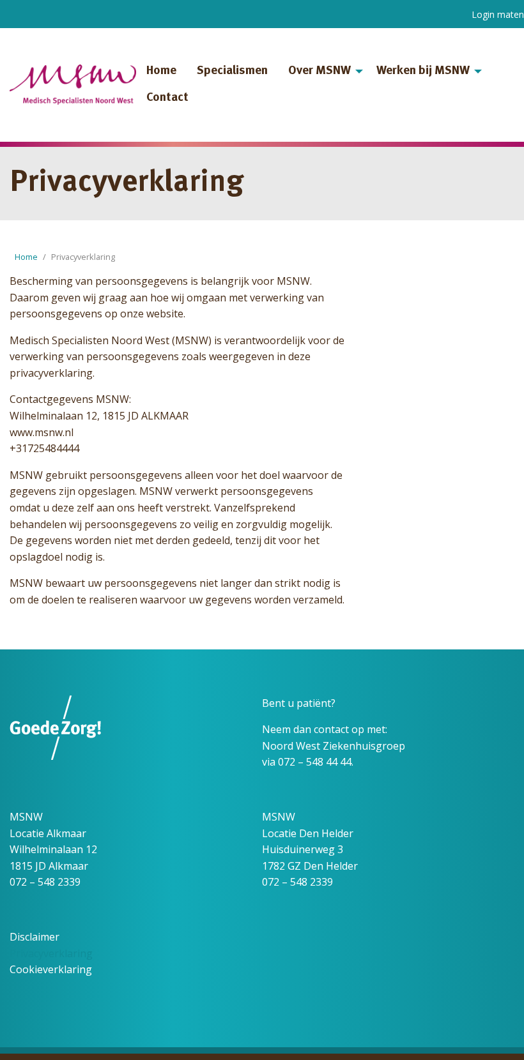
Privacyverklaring (51, 953)
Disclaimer (34, 937)
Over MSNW (319, 71)
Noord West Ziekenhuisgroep (333, 746)
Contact (167, 98)
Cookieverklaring (51, 969)
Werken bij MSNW (423, 71)
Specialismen (232, 71)
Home (161, 71)
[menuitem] (161, 71)
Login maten (498, 14)
